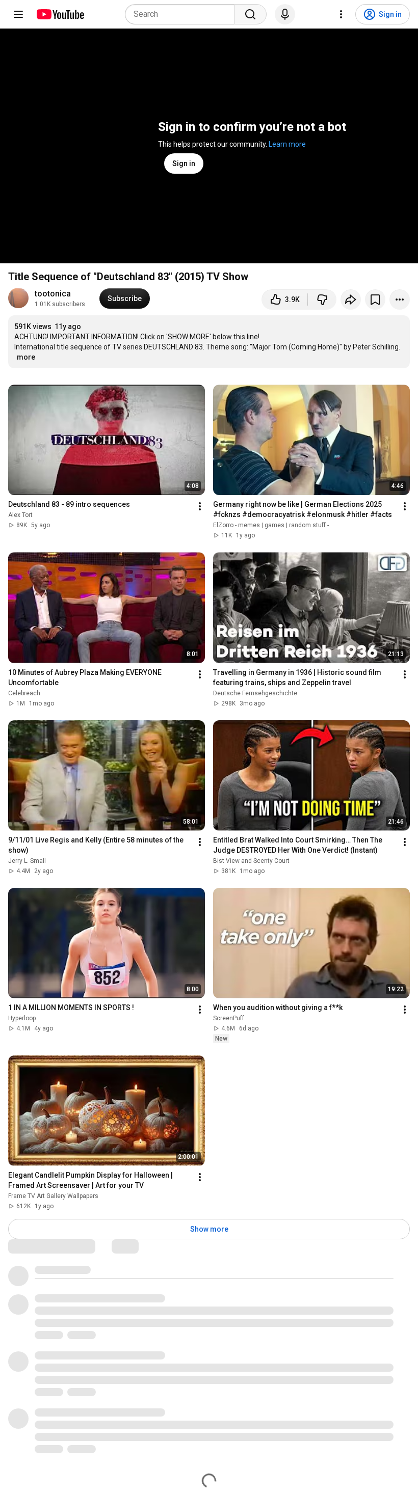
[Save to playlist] (375, 299)
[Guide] (18, 14)
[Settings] (341, 14)
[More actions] (399, 299)
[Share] (351, 299)
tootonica (53, 293)
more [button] (26, 357)
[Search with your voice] (285, 14)
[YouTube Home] (60, 14)
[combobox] (183, 14)
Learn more (287, 144)
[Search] (250, 14)
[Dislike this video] (322, 299)
